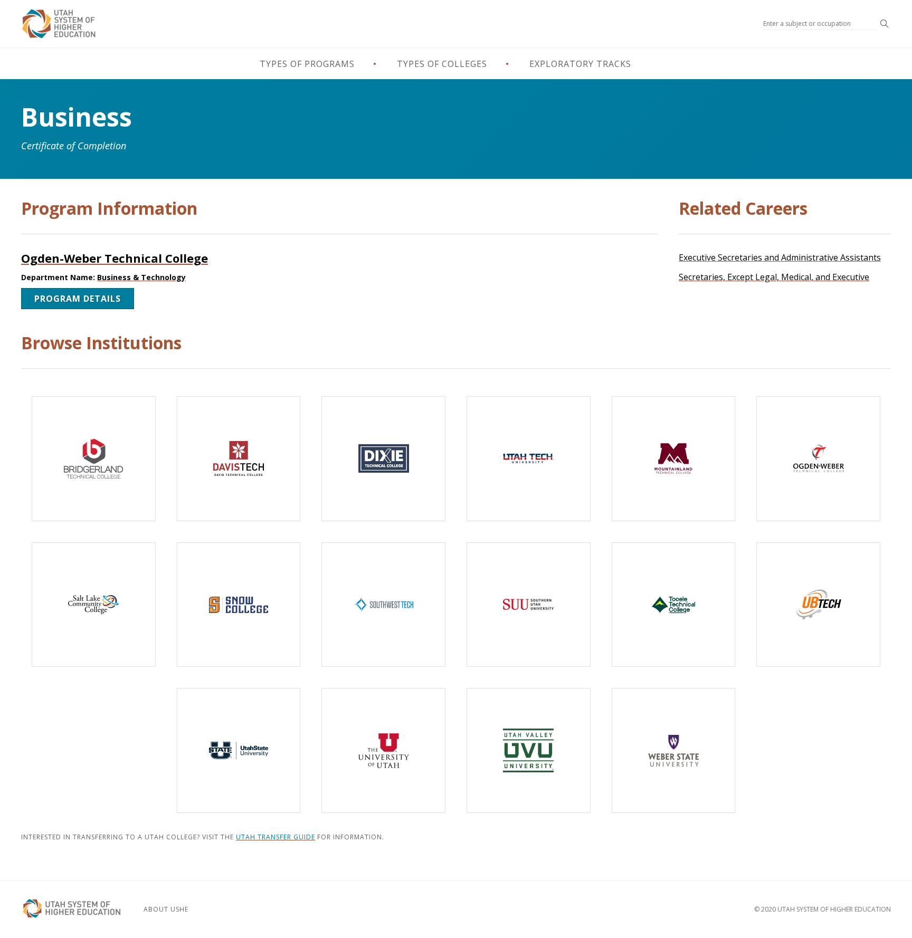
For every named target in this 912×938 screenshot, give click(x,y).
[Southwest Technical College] (383, 604)
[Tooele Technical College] (674, 604)
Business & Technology (141, 277)
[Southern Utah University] (529, 604)
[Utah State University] (239, 750)
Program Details (77, 298)
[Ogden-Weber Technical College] (818, 458)
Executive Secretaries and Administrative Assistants (780, 257)
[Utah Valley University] (529, 750)
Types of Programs (307, 64)
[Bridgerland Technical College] (94, 458)
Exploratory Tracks (580, 64)
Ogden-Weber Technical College (114, 258)
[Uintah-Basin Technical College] (818, 604)
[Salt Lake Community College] (94, 604)
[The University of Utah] (383, 750)
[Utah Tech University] (529, 458)
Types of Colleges (442, 64)
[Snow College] (239, 604)
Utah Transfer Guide (275, 836)
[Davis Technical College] (239, 458)
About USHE (166, 909)
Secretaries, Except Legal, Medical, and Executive (774, 277)
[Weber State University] (674, 750)
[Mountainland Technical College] (674, 458)
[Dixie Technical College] (383, 458)
